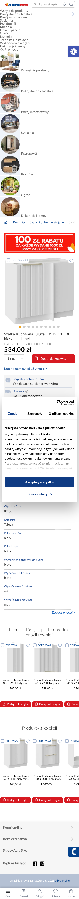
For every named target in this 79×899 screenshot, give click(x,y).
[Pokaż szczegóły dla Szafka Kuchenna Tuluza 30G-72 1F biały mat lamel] (15, 657)
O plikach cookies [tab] (61, 413)
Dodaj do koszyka (53, 358)
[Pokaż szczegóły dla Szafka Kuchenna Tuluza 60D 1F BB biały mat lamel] (15, 753)
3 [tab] (28, 327)
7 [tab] (45, 327)
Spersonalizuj (37, 494)
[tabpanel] (39, 290)
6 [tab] (41, 327)
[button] (73, 51)
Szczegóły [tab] (34, 413)
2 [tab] (24, 327)
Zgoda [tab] (12, 413)
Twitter (42, 863)
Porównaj (20, 260)
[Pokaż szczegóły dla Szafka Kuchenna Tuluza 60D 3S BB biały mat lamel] (47, 753)
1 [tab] (20, 327)
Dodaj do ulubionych (71, 260)
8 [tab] (50, 327)
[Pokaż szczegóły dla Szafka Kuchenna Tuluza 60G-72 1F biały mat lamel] (47, 657)
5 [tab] (37, 327)
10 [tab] (58, 327)
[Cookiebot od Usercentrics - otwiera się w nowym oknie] (56, 402)
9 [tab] (54, 327)
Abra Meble (62, 880)
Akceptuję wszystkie (39, 482)
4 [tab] (33, 327)
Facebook (35, 863)
